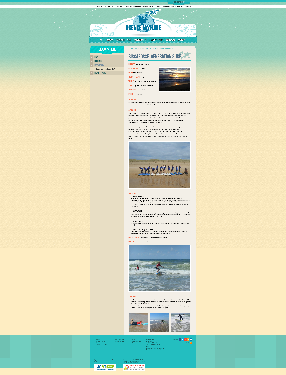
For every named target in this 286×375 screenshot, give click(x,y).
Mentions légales (136, 341)
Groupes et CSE (119, 341)
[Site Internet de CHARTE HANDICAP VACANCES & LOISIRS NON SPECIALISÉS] (134, 368)
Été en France (99, 65)
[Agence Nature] (143, 36)
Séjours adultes (119, 339)
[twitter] (183, 339)
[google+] (185, 339)
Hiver (96, 57)
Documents (118, 343)
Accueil (130, 48)
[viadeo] (188, 339)
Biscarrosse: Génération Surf (105, 69)
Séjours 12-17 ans (140, 48)
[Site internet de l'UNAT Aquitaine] (105, 368)
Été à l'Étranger (100, 73)
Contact (134, 339)
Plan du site (135, 343)
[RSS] (191, 342)
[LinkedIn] (191, 339)
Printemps (98, 61)
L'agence (98, 343)
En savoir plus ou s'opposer (183, 7)
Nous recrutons (100, 341)
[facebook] (180, 339)
